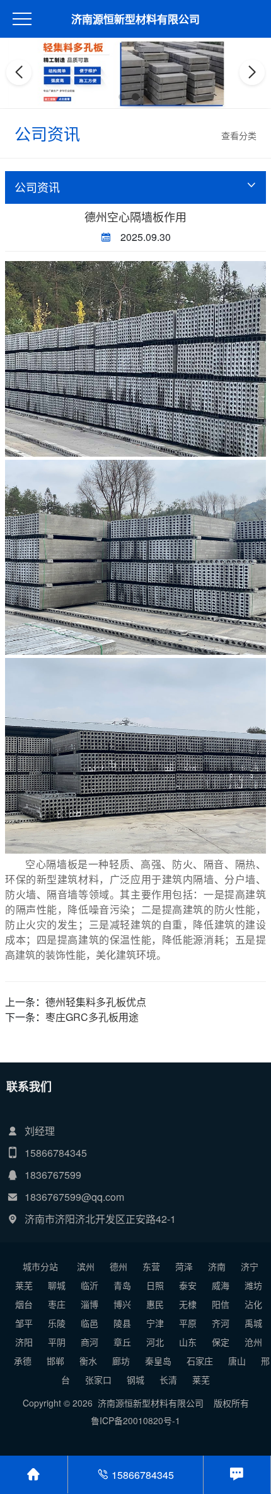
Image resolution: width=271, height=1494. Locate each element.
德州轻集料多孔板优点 (95, 1002)
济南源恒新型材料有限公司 (135, 18)
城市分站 (40, 1266)
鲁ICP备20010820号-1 (135, 1420)
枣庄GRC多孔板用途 (92, 1017)
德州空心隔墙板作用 (135, 216)
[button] (121, 97)
